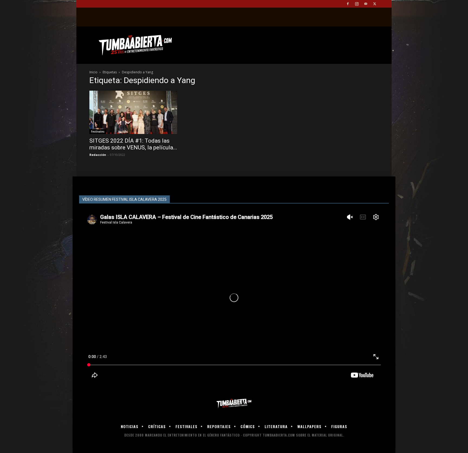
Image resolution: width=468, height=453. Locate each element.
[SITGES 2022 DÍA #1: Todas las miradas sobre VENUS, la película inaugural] (133, 112)
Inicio (93, 72)
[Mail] (366, 4)
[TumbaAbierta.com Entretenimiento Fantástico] (234, 403)
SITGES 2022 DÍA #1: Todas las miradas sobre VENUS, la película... (133, 144)
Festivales (98, 131)
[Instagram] (357, 4)
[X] (374, 4)
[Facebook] (348, 4)
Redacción (97, 155)
